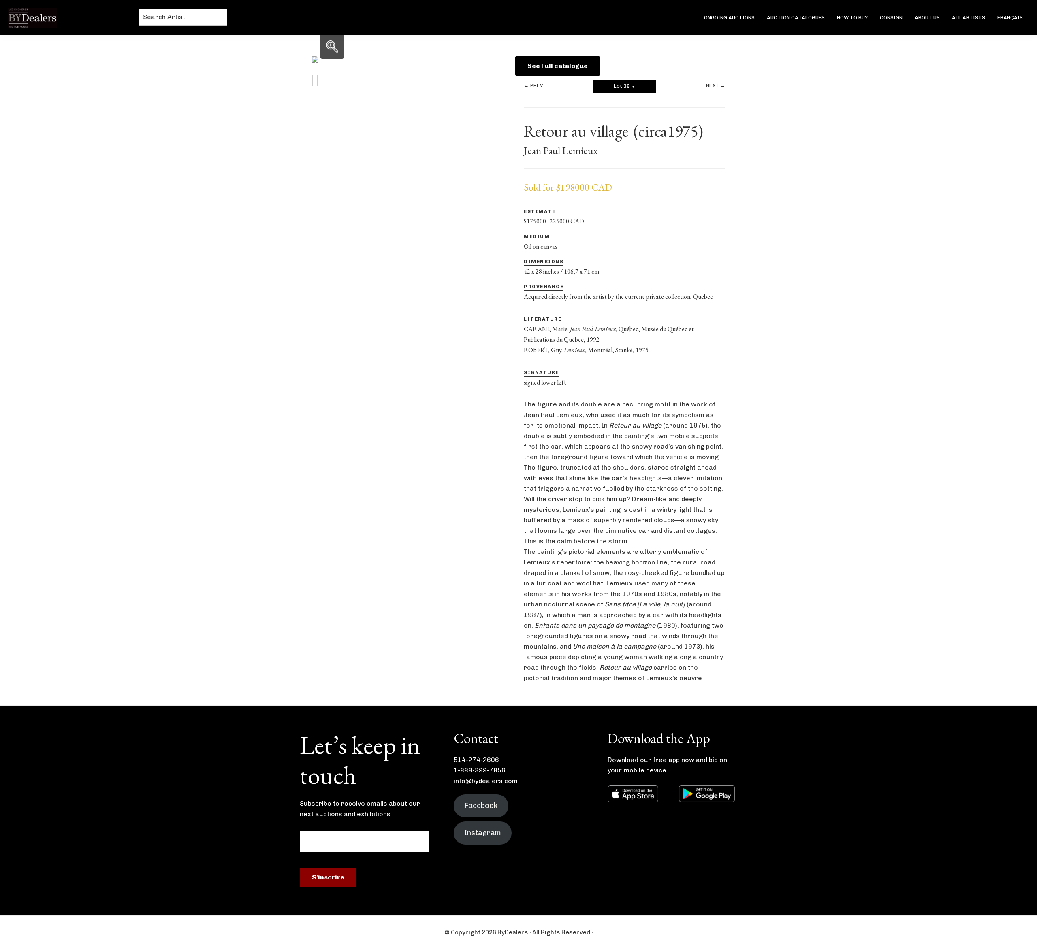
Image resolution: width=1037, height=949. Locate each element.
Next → (715, 85)
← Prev (533, 85)
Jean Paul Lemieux (560, 150)
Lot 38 (624, 86)
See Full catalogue (557, 66)
